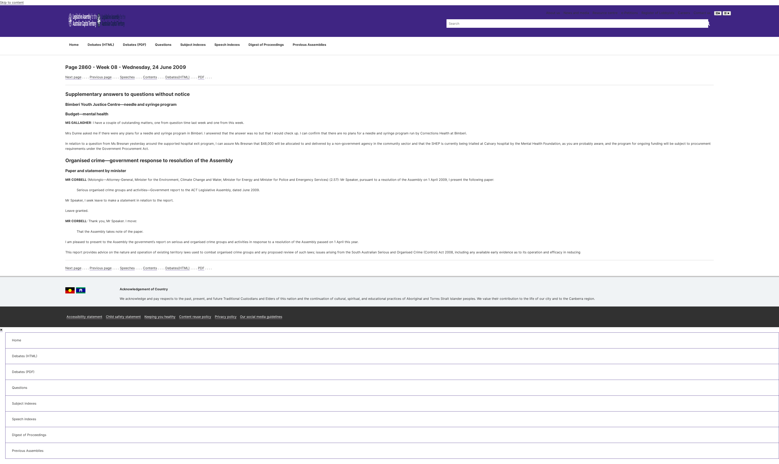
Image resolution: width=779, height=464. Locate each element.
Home (74, 45)
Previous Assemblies (309, 45)
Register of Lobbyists (657, 13)
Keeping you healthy (159, 317)
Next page (73, 77)
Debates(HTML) (177, 77)
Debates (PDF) (134, 45)
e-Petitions (629, 13)
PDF (201, 77)
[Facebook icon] (690, 315)
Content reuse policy (195, 317)
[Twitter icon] (699, 315)
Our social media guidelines (261, 317)
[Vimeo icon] (709, 315)
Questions (163, 45)
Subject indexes (193, 45)
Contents (150, 77)
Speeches (127, 77)
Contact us (702, 13)
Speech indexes (227, 45)
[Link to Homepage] (97, 21)
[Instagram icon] (679, 315)
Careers (684, 13)
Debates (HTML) (101, 45)
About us (553, 13)
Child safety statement (123, 317)
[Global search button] (707, 23)
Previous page (101, 77)
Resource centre (605, 13)
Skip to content (12, 2)
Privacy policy (226, 317)
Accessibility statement (84, 317)
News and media (576, 13)
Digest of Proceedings (266, 45)
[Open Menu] (718, 13)
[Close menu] (1, 330)
